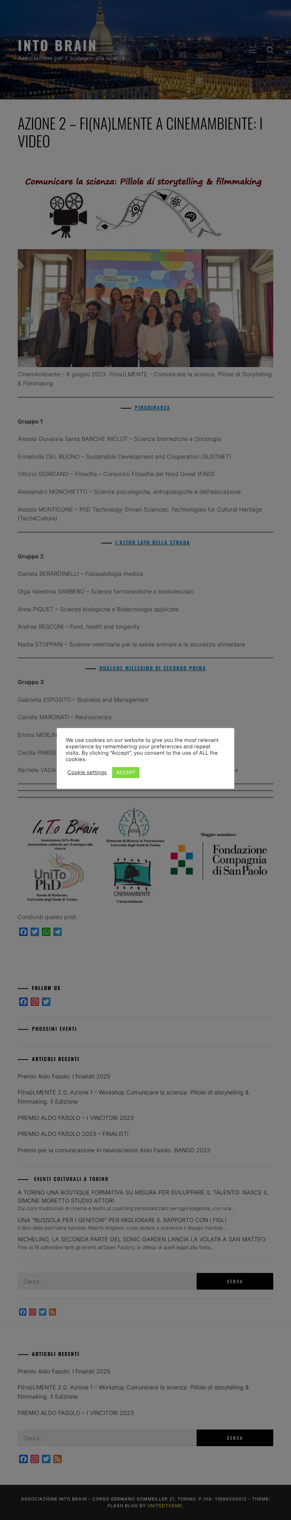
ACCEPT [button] (125, 772)
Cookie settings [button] (87, 772)
